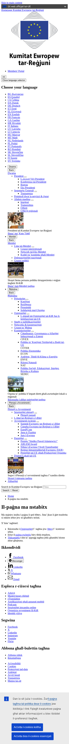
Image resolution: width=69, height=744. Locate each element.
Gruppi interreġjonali (31, 249)
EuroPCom (26, 429)
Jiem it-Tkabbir (28, 432)
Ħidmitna (13, 289)
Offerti (24, 208)
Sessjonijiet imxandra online (22, 607)
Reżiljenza (26, 304)
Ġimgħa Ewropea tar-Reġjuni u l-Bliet (40, 426)
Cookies (12, 666)
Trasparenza (27, 193)
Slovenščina (15, 155)
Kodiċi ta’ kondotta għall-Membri (37, 254)
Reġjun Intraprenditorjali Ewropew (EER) (42, 450)
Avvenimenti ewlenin (25, 420)
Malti (12, 137)
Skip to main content (11, 2)
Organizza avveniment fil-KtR (23, 610)
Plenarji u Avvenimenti (19, 403)
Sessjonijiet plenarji (24, 412)
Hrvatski (14, 123)
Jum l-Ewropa (28, 435)
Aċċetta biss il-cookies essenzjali (32, 736)
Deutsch (14, 105)
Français (14, 117)
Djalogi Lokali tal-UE (25, 455)
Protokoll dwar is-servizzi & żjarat (31, 196)
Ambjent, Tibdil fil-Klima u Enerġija (39, 356)
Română (14, 149)
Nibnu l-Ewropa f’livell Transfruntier (39, 447)
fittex (49, 529)
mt (4, 77)
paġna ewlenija (23, 534)
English (14, 114)
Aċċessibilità (14, 663)
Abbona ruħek (15, 655)
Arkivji (11, 593)
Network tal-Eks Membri (33, 251)
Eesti (12, 108)
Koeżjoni (25, 301)
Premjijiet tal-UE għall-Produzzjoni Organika (43, 452)
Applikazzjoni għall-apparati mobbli (26, 601)
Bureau (24, 184)
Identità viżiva (15, 613)
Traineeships (27, 205)
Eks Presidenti (28, 187)
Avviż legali (14, 675)
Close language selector (14, 80)
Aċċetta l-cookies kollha (27, 727)
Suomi (12, 158)
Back (11, 170)
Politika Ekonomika (31, 351)
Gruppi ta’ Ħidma (23, 327)
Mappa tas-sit (14, 680)
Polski (12, 143)
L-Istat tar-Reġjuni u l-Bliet (28, 418)
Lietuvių (14, 131)
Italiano (13, 126)
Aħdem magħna (22, 199)
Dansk (13, 102)
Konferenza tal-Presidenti (33, 181)
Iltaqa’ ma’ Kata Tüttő (19, 233)
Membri (12, 236)
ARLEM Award (29, 444)
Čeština (13, 100)
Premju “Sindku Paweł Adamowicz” (39, 441)
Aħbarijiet (13, 481)
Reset (15, 490)
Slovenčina (15, 152)
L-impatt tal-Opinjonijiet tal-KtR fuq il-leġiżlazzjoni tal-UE (40, 317)
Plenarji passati (28, 415)
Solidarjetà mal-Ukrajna (33, 310)
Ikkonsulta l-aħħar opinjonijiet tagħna (26, 399)
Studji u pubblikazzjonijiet (27, 321)
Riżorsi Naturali (29, 362)
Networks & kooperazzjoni (28, 324)
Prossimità (26, 307)
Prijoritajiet (20, 298)
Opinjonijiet (20, 313)
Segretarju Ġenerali (24, 190)
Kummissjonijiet (22, 330)
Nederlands (15, 140)
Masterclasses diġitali (18, 595)
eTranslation (14, 598)
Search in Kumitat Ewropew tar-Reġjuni (21, 486)
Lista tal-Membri (22, 246)
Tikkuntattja (14, 537)
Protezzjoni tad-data (18, 669)
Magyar (14, 134)
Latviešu (14, 129)
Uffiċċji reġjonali (29, 211)
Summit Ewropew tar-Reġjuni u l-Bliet (40, 423)
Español (14, 97)
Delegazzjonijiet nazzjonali (27, 257)
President (19, 176)
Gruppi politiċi (21, 260)
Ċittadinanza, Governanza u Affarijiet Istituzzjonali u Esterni (39, 335)
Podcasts (12, 604)
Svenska (14, 161)
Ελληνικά (14, 111)
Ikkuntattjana (14, 658)
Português (15, 146)
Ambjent (12, 672)
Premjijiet (19, 438)
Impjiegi (25, 202)
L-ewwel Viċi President (32, 179)
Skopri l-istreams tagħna (20, 478)
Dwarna (12, 166)
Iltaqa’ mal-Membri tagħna (21, 286)
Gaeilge (14, 120)
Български (15, 94)
